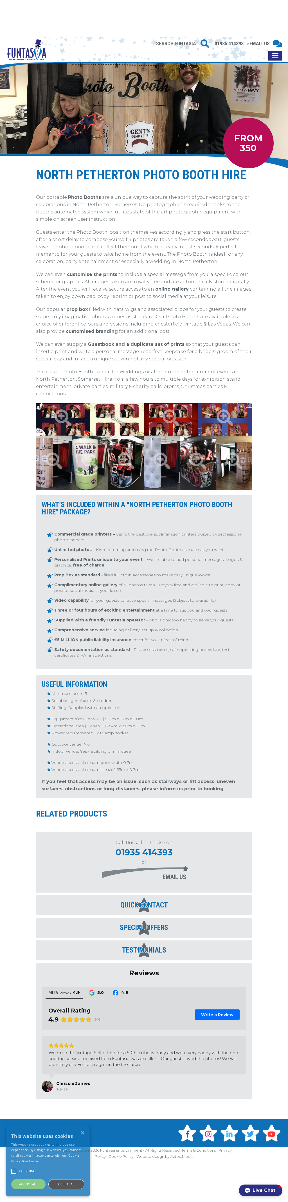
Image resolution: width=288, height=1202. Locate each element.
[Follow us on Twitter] (251, 1133)
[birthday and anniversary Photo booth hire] (225, 419)
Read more (30, 1161)
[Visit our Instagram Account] (209, 1133)
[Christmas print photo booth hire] (171, 419)
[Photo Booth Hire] (54, 463)
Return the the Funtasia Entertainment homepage (26, 54)
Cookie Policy (121, 1156)
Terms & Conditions (198, 1150)
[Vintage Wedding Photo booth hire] (234, 463)
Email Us (259, 43)
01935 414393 (229, 43)
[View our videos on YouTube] (272, 1133)
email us (174, 876)
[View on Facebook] (47, 1086)
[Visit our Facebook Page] (188, 1133)
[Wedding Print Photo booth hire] (117, 419)
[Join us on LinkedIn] (230, 1133)
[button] (260, 1190)
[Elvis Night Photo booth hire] (126, 463)
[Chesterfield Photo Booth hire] (162, 463)
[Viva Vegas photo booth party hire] (198, 463)
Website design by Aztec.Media (165, 1156)
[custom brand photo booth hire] (90, 463)
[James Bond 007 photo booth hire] (63, 419)
